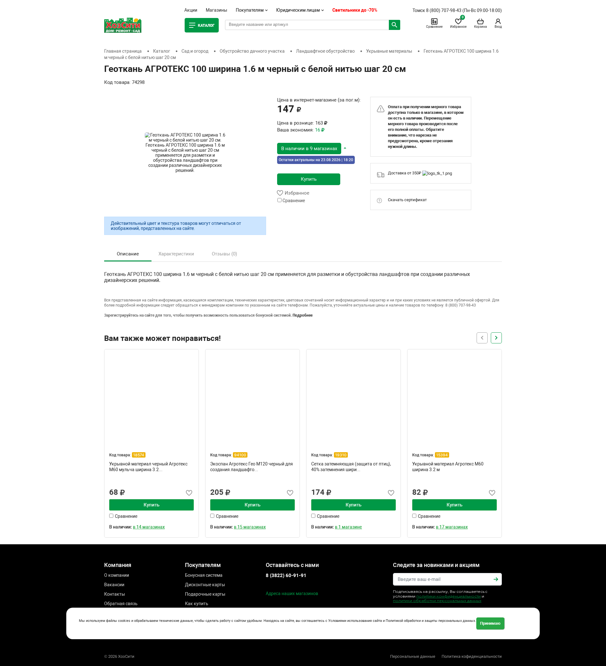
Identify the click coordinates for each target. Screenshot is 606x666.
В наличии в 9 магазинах (309, 148)
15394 (442, 455)
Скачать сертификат (407, 199)
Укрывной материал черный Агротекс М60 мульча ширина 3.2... (148, 466)
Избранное (458, 23)
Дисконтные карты (205, 584)
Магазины (216, 10)
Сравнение (434, 26)
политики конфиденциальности (448, 596)
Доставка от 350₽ (405, 173)
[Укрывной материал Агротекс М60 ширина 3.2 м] (454, 396)
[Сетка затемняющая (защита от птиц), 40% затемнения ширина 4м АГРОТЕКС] (353, 396)
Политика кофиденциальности (472, 656)
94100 (240, 455)
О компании (116, 575)
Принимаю (490, 623)
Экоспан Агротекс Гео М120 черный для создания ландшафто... (251, 466)
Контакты (114, 594)
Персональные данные (412, 656)
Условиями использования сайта (355, 621)
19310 (341, 455)
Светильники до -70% (354, 10)
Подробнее (302, 315)
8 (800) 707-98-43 (443, 10)
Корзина (480, 26)
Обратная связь (121, 603)
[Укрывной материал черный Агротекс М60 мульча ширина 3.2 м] (151, 396)
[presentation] (496, 337)
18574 (138, 455)
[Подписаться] (496, 579)
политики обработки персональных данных (437, 600)
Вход (498, 26)
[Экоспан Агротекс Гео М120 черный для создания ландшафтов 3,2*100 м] (252, 396)
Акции (190, 10)
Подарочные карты (205, 594)
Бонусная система (204, 575)
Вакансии (114, 584)
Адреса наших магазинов (292, 593)
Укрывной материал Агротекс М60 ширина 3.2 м (448, 466)
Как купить (196, 603)
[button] (311, 148)
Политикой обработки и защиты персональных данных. (431, 621)
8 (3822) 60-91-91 (286, 575)
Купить (309, 179)
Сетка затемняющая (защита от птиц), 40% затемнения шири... (351, 466)
